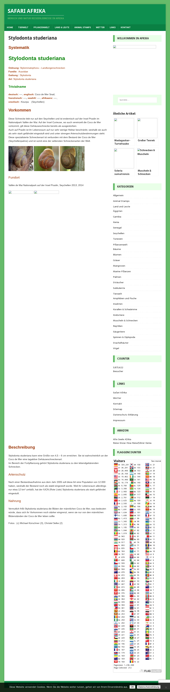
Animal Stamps (82, 27)
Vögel (116, 348)
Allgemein (118, 195)
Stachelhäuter (120, 343)
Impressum (119, 420)
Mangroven (119, 266)
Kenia (116, 222)
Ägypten (117, 211)
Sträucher (118, 282)
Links (113, 27)
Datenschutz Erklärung (125, 414)
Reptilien (118, 326)
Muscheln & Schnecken (125, 320)
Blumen (117, 254)
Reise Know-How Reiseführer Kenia (132, 443)
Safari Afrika (120, 392)
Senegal (117, 227)
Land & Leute (62, 27)
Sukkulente (119, 288)
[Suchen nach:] (137, 100)
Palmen (117, 277)
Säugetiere (119, 331)
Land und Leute (121, 206)
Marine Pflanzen (122, 271)
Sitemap (117, 409)
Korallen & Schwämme (125, 309)
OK (132, 687)
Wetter (100, 27)
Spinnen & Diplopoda (124, 337)
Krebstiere (118, 315)
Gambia (117, 216)
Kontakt (126, 27)
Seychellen (118, 233)
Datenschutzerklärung (148, 687)
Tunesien (118, 239)
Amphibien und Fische (124, 298)
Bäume (117, 249)
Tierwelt (23, 27)
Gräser (116, 260)
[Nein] (166, 687)
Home (10, 27)
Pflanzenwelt (42, 27)
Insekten (118, 304)
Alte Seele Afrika (122, 439)
